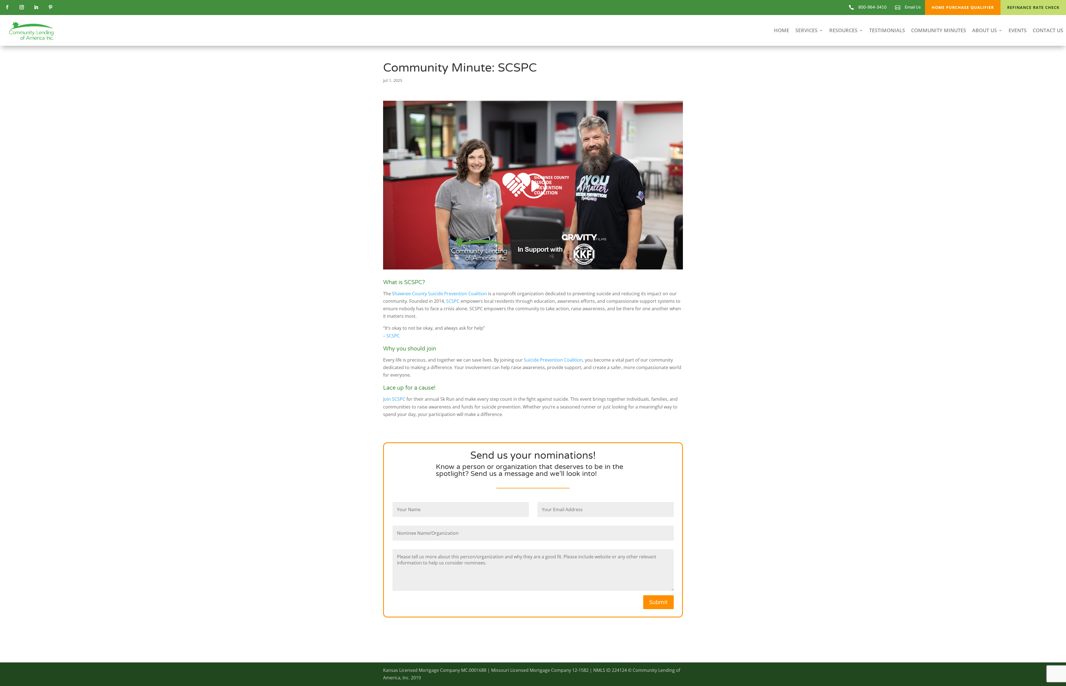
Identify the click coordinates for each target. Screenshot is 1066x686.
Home (781, 31)
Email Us (913, 7)
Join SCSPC (394, 399)
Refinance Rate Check (1033, 7)
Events (1018, 31)
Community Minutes (938, 31)
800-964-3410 (872, 7)
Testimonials (887, 31)
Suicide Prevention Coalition (553, 360)
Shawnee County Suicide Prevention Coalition (439, 294)
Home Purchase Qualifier (963, 7)
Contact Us (1048, 31)
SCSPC (452, 301)
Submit (658, 602)
